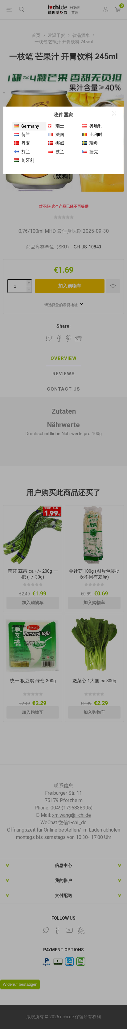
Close (114, 113)
